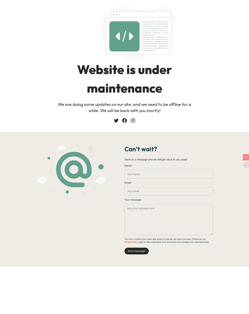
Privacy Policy (131, 242)
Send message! (137, 250)
